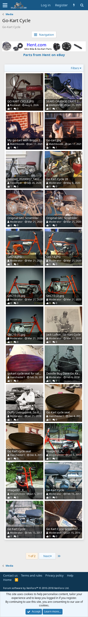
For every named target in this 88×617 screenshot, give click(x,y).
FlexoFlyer (16, 182)
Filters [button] (75, 68)
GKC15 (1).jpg (16, 334)
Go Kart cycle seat (58, 412)
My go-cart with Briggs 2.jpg (26, 140)
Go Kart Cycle (55, 490)
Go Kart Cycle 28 (57, 179)
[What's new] (74, 5)
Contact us (10, 575)
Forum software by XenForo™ (36, 588)
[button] (5, 5)
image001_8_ (16, 490)
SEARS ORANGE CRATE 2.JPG (65, 101)
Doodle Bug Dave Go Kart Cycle (67, 373)
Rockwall (15, 105)
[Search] (82, 5)
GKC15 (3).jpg (16, 296)
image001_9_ (55, 451)
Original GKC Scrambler (23, 218)
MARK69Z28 (56, 105)
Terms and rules (31, 575)
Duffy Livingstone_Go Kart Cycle (29, 412)
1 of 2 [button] (31, 556)
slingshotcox (56, 455)
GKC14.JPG (14, 257)
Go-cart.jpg (53, 140)
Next (47, 556)
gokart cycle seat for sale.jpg (26, 373)
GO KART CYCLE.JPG (20, 101)
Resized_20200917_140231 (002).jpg (31, 179)
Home (7, 580)
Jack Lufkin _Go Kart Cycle (63, 334)
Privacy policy (54, 575)
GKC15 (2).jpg (55, 296)
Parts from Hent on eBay (44, 54)
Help (70, 575)
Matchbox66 (17, 144)
